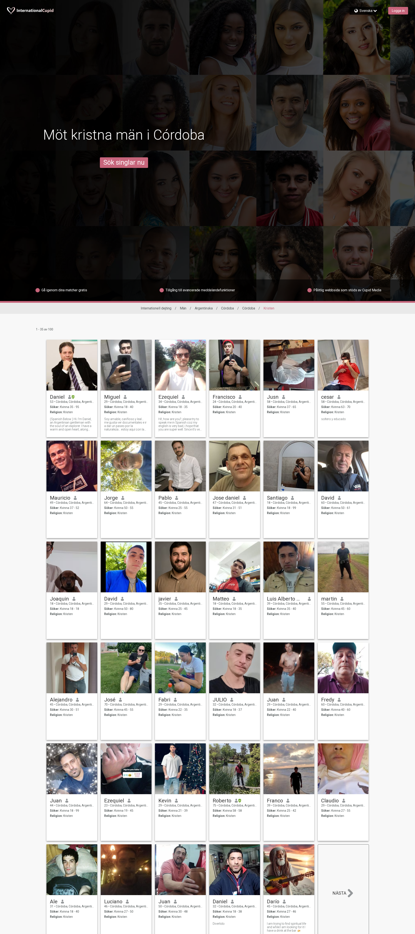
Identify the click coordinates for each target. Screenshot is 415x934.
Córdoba (227, 308)
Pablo (165, 498)
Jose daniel (226, 498)
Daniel (57, 397)
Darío (273, 902)
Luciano (113, 902)
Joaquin (59, 599)
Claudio (330, 801)
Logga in (398, 11)
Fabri (164, 700)
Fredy (327, 700)
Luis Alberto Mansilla (285, 599)
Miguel (112, 397)
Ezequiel (168, 397)
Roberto (222, 801)
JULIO (220, 700)
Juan (273, 700)
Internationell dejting (156, 308)
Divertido (219, 923)
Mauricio (60, 498)
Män (183, 308)
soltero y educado (333, 419)
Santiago (277, 498)
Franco (275, 801)
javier (164, 599)
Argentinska (204, 308)
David (327, 498)
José (109, 700)
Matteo (221, 599)
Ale (53, 902)
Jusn (273, 397)
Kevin (164, 801)
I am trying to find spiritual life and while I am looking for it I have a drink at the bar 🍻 (286, 927)
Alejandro (61, 700)
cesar (327, 397)
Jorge (111, 498)
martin (329, 599)
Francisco (224, 397)
